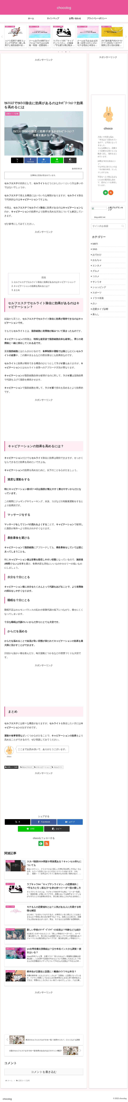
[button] (70, 160)
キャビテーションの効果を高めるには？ (32, 286)
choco (108, 128)
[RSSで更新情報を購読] (46, 843)
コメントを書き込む (44, 1071)
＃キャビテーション (43, 767)
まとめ (17, 290)
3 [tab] (66, 52)
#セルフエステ (27, 767)
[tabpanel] (15, 36)
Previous (2, 37)
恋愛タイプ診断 (12, 767)
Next (126, 37)
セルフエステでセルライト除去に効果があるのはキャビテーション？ (45, 282)
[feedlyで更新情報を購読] (40, 843)
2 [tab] (62, 52)
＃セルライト (58, 767)
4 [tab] (69, 52)
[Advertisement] (43, 79)
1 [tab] (58, 52)
